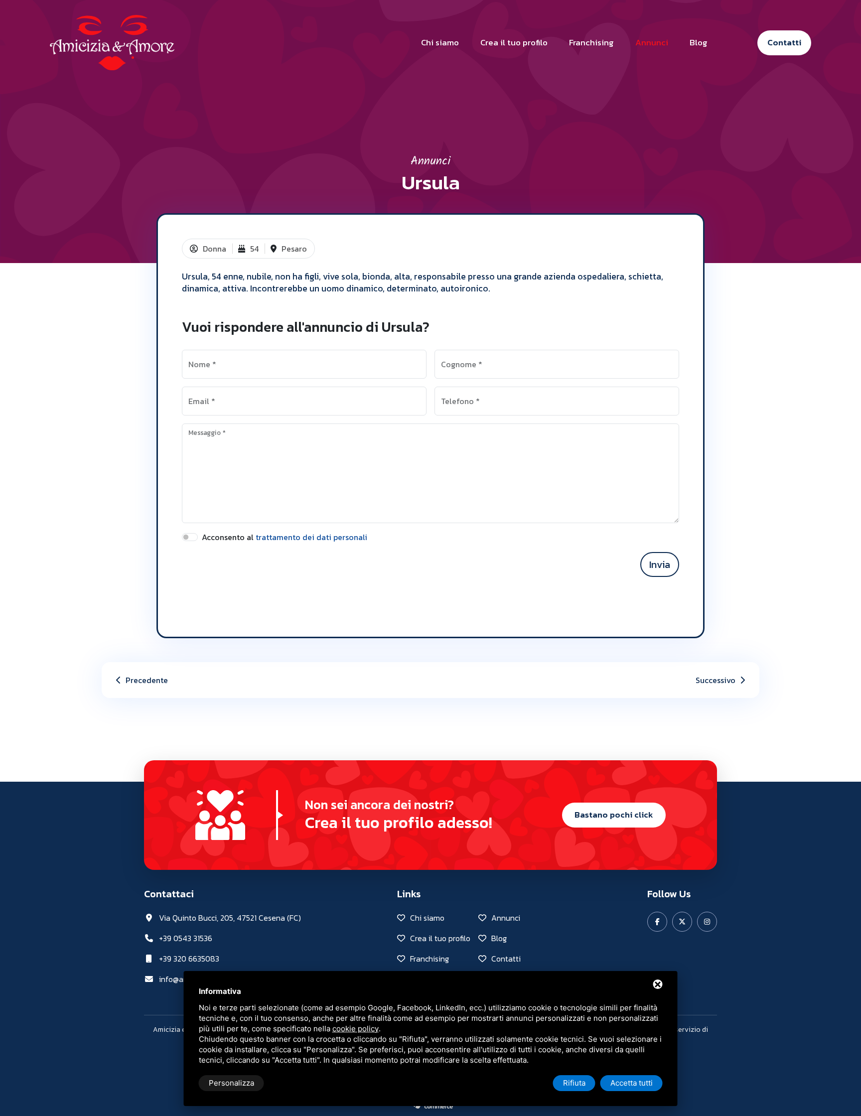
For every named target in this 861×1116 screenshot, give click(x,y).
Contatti (784, 42)
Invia (659, 564)
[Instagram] (707, 922)
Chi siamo (440, 42)
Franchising (591, 42)
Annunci (651, 42)
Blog (699, 42)
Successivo (716, 680)
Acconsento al (284, 537)
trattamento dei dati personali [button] (311, 537)
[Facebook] (657, 922)
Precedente (146, 680)
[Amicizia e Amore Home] (112, 41)
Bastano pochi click (613, 814)
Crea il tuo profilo (514, 42)
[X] (682, 922)
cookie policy (355, 1028)
